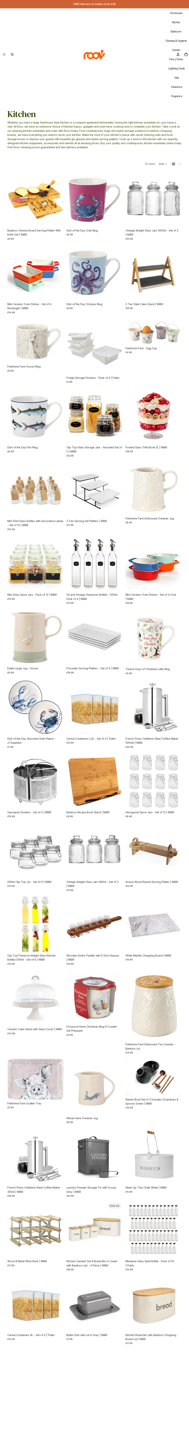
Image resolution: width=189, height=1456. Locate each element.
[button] (163, 164)
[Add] (57, 221)
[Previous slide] (12, 199)
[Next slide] (57, 199)
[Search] (12, 54)
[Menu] (4, 54)
